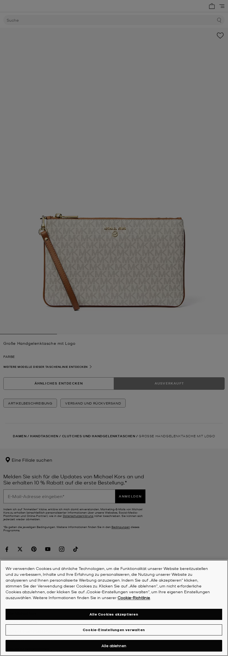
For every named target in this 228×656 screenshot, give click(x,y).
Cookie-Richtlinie (134, 597)
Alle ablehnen (113, 645)
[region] (114, 608)
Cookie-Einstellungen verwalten (114, 629)
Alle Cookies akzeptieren (114, 614)
